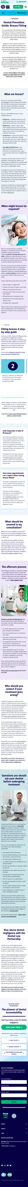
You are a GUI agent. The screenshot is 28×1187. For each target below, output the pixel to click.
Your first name (5, 1085)
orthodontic (6, 102)
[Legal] (8, 7)
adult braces (10, 192)
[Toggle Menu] (25, 6)
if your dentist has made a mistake (15, 955)
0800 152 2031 (5, 1146)
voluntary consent (12, 553)
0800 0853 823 (22, 2)
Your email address (6, 1079)
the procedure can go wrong (19, 705)
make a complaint (14, 726)
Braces (5, 43)
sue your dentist (14, 911)
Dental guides (14, 18)
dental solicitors (14, 61)
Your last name (5, 1092)
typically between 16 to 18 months (13, 458)
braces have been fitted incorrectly (13, 716)
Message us (12, 1146)
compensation (10, 979)
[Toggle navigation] (3, 13)
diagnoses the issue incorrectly (15, 710)
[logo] (3, 7)
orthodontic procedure (11, 497)
